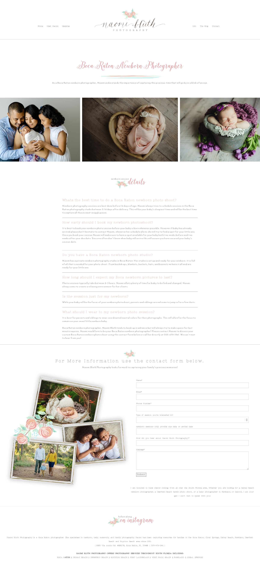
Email (138, 392)
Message (140, 450)
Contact (38, 19)
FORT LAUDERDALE (139, 557)
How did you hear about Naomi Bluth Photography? (162, 438)
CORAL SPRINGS (195, 557)
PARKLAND (179, 557)
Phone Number (143, 403)
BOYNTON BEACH (119, 557)
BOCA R (61, 557)
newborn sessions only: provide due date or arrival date (164, 427)
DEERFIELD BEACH (99, 557)
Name (138, 380)
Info (18, 19)
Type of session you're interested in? (154, 415)
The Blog (27, 19)
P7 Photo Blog (149, 571)
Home (40, 26)
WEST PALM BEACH (161, 557)
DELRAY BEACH (80, 557)
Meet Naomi (52, 26)
